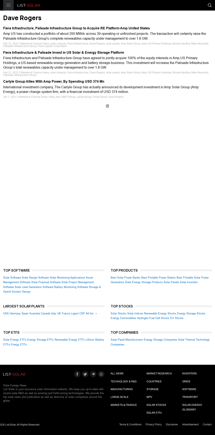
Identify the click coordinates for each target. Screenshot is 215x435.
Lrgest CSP (78, 313)
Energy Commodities (123, 318)
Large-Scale (119, 397)
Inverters (189, 373)
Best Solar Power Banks (125, 277)
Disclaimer (172, 424)
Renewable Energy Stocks (160, 313)
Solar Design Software (35, 277)
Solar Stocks (118, 313)
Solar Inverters (189, 282)
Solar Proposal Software (46, 282)
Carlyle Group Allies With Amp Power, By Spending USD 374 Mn (53, 81)
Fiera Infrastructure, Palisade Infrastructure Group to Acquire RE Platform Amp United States (76, 28)
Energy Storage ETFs (40, 339)
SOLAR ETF (154, 412)
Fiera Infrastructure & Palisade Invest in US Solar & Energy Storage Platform (63, 52)
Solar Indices (135, 313)
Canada (45, 313)
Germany (15, 313)
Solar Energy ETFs (14, 339)
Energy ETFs (19, 344)
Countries (154, 381)
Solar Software (12, 277)
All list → (91, 313)
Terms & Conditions (130, 424)
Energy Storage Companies (160, 339)
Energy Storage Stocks (191, 313)
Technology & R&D (124, 381)
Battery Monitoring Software (71, 287)
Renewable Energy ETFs (70, 339)
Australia (34, 313)
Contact (207, 424)
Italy (53, 313)
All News (117, 373)
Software (189, 389)
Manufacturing (122, 389)
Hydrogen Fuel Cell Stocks (153, 318)
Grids (186, 381)
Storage (153, 389)
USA (6, 313)
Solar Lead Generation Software (34, 287)
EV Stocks (177, 318)
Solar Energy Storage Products (144, 282)
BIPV (149, 397)
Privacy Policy (154, 424)
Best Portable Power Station (158, 277)
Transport (190, 397)
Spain (25, 313)
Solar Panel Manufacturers (127, 339)
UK (59, 313)
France (66, 313)
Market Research (159, 373)
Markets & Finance (124, 405)
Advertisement (190, 424)
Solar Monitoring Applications (67, 277)
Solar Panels (171, 282)
